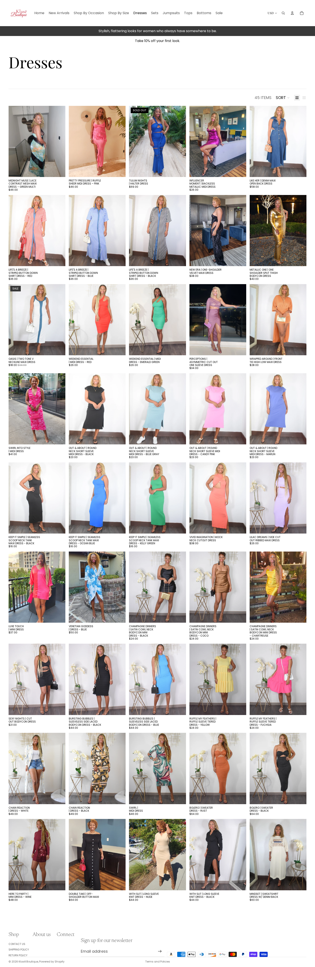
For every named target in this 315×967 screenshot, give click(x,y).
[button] (283, 97)
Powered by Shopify (51, 961)
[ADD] (300, 884)
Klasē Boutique (28, 961)
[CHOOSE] (59, 170)
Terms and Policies (157, 961)
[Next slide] (58, 141)
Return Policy (18, 955)
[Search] (283, 13)
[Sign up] (159, 951)
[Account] (292, 13)
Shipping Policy (19, 949)
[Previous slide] (15, 141)
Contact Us (17, 944)
